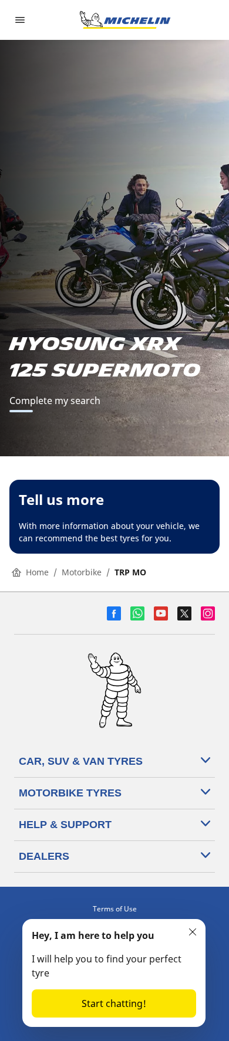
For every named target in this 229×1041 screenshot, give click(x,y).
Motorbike (82, 572)
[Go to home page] (125, 19)
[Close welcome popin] (192, 932)
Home (37, 572)
